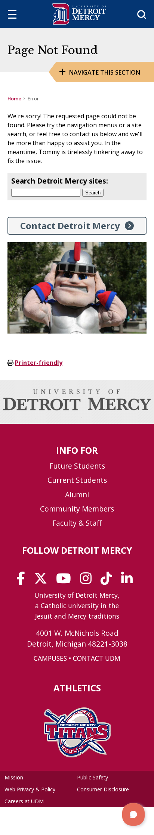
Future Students (77, 466)
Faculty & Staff (77, 523)
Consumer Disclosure (103, 789)
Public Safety (92, 777)
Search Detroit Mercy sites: (59, 181)
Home (14, 98)
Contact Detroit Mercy (70, 225)
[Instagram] (88, 581)
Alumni (77, 495)
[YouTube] (66, 581)
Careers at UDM (24, 801)
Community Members (77, 509)
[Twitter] (43, 581)
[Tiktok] (109, 581)
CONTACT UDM (96, 658)
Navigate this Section (104, 72)
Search (93, 193)
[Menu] (12, 15)
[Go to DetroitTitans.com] (77, 755)
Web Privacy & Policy (29, 789)
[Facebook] (23, 581)
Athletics (77, 688)
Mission (13, 777)
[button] (133, 814)
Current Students (77, 480)
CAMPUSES (50, 658)
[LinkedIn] (129, 581)
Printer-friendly (38, 363)
